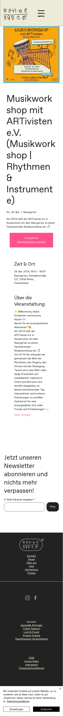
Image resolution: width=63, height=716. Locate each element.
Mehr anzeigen (22, 415)
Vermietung (31, 569)
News (31, 559)
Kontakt (31, 556)
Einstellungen (16, 709)
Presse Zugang (31, 635)
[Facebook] (35, 598)
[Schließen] (58, 691)
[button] (41, 13)
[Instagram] (27, 598)
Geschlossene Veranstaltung (31, 639)
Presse (31, 573)
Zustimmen (46, 709)
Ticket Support (31, 628)
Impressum (31, 665)
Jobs (31, 566)
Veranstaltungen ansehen (31, 242)
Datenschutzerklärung (31, 668)
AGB (31, 658)
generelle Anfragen (31, 625)
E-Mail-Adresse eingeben (18, 499)
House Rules (31, 661)
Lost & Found (31, 632)
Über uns (31, 563)
